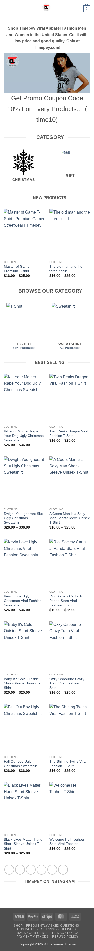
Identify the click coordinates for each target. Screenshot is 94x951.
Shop (18, 925)
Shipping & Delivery (59, 929)
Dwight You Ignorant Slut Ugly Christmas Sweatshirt (23, 518)
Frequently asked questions (52, 925)
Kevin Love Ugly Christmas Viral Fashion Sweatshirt (23, 600)
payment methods (33, 936)
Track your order (32, 933)
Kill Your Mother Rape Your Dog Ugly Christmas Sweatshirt (24, 435)
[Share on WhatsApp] (9, 869)
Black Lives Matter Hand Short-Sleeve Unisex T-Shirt (23, 844)
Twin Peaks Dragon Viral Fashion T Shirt (68, 433)
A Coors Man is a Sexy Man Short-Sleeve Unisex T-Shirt (69, 518)
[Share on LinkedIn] (63, 869)
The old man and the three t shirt (65, 269)
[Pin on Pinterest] (52, 869)
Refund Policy (65, 936)
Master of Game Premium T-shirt (17, 269)
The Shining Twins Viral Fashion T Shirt (67, 764)
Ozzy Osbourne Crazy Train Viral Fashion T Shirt (66, 683)
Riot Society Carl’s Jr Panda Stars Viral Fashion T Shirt (65, 600)
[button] (7, 9)
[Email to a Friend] (41, 869)
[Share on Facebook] (20, 869)
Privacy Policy (65, 933)
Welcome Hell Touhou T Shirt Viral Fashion (68, 842)
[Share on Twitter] (31, 869)
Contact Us (27, 929)
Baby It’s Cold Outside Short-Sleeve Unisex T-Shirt (22, 683)
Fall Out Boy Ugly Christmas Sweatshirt (20, 764)
